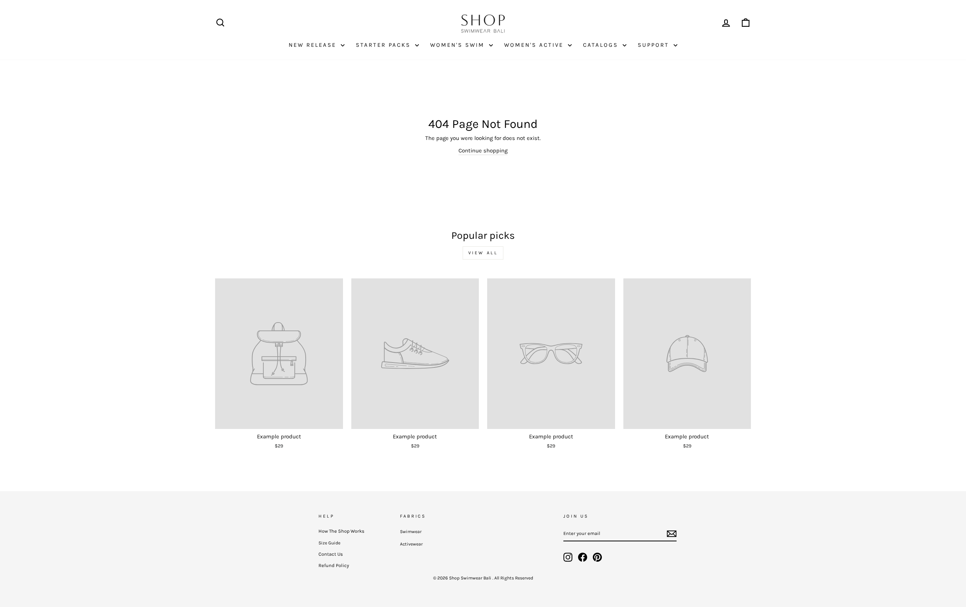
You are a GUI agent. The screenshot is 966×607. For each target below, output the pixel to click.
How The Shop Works (341, 531)
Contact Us (330, 554)
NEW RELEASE (314, 44)
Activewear (411, 544)
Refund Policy (333, 565)
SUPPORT (655, 44)
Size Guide (329, 543)
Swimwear (410, 531)
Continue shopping (483, 150)
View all (483, 252)
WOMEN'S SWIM (458, 44)
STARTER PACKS (384, 44)
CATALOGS (602, 44)
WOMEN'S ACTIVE (535, 44)
